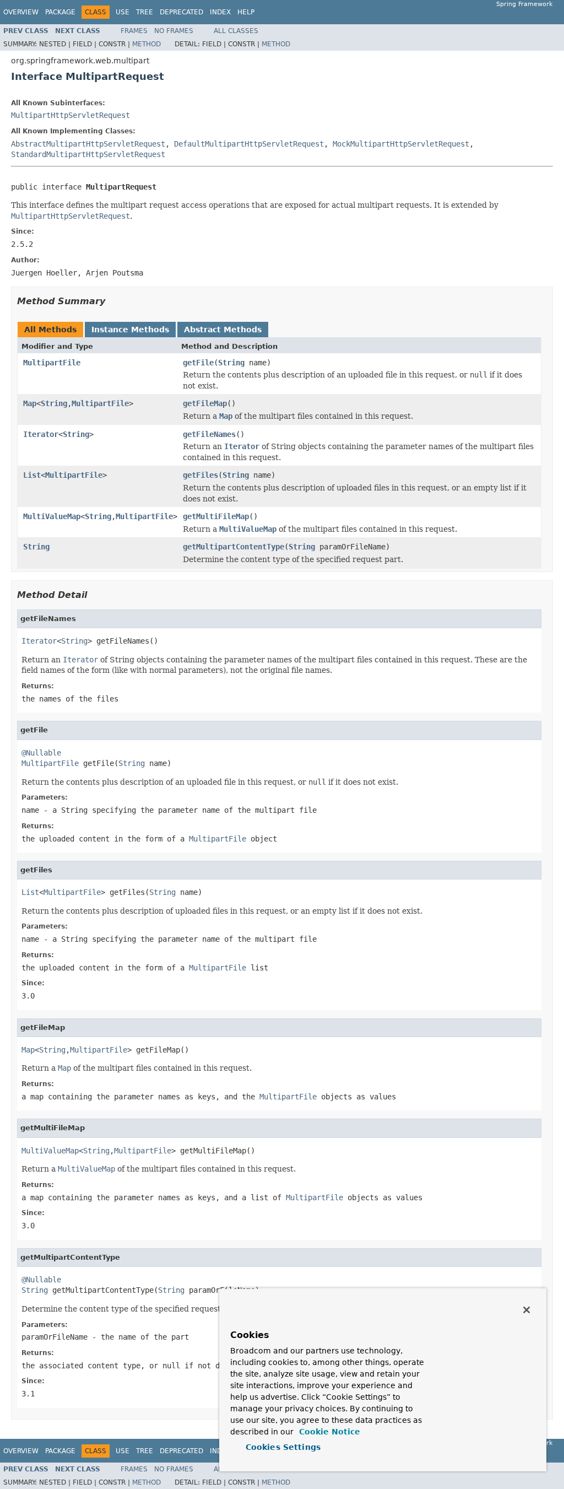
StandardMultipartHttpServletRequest (88, 154)
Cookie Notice (328, 1431)
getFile (198, 362)
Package (60, 12)
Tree (144, 12)
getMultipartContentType (233, 546)
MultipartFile (51, 362)
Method (146, 44)
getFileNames (209, 434)
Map (29, 403)
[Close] (526, 1310)
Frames (134, 31)
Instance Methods (130, 329)
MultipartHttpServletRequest (70, 115)
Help (245, 12)
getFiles (200, 475)
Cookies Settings (283, 1447)
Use (122, 12)
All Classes (236, 31)
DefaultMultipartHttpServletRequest (249, 143)
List (32, 475)
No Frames (173, 31)
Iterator (40, 434)
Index (220, 12)
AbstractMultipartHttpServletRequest (88, 143)
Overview (21, 12)
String (231, 362)
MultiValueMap (51, 516)
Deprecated (181, 12)
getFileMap (205, 403)
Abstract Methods (223, 329)
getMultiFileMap (216, 516)
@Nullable (41, 752)
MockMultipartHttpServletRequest (401, 143)
